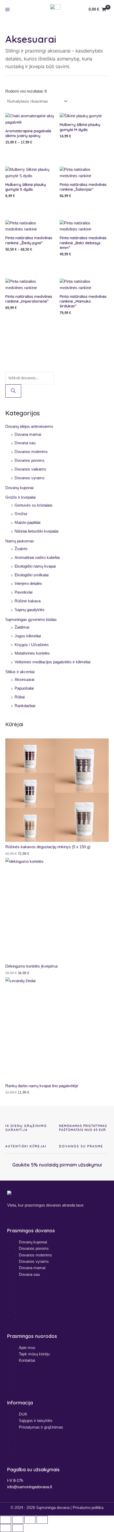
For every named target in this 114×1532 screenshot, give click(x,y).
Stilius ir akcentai (19, 672)
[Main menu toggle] (7, 9)
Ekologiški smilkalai (32, 575)
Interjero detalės (28, 583)
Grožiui (21, 514)
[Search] (13, 391)
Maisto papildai (27, 522)
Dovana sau (25, 443)
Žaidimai (22, 627)
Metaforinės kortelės (32, 653)
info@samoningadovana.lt (29, 1487)
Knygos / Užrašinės (32, 645)
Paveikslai (23, 592)
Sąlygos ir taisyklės (35, 1420)
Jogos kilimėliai (28, 636)
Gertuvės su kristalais (33, 505)
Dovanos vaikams (30, 469)
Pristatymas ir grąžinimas (41, 1427)
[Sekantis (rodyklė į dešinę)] (17, 1528)
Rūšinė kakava (28, 601)
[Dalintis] (30, 1520)
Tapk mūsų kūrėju (34, 1354)
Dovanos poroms (30, 460)
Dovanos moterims (31, 452)
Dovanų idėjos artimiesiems (29, 426)
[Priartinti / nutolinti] (5, 1520)
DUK (23, 1414)
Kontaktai (27, 1360)
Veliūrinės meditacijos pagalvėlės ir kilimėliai (52, 662)
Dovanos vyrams (30, 478)
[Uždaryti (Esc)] (42, 1520)
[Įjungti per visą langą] (17, 1520)
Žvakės (21, 549)
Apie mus (27, 1347)
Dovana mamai (28, 434)
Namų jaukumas (19, 541)
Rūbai (20, 697)
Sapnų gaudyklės (30, 610)
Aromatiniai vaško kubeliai (37, 557)
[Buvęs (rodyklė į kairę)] (5, 1528)
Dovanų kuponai (19, 488)
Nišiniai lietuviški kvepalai (36, 531)
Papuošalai (24, 688)
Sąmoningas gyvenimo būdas (31, 619)
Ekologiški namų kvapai (35, 566)
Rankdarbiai (25, 706)
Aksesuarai (24, 679)
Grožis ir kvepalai (20, 497)
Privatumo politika (88, 1507)
